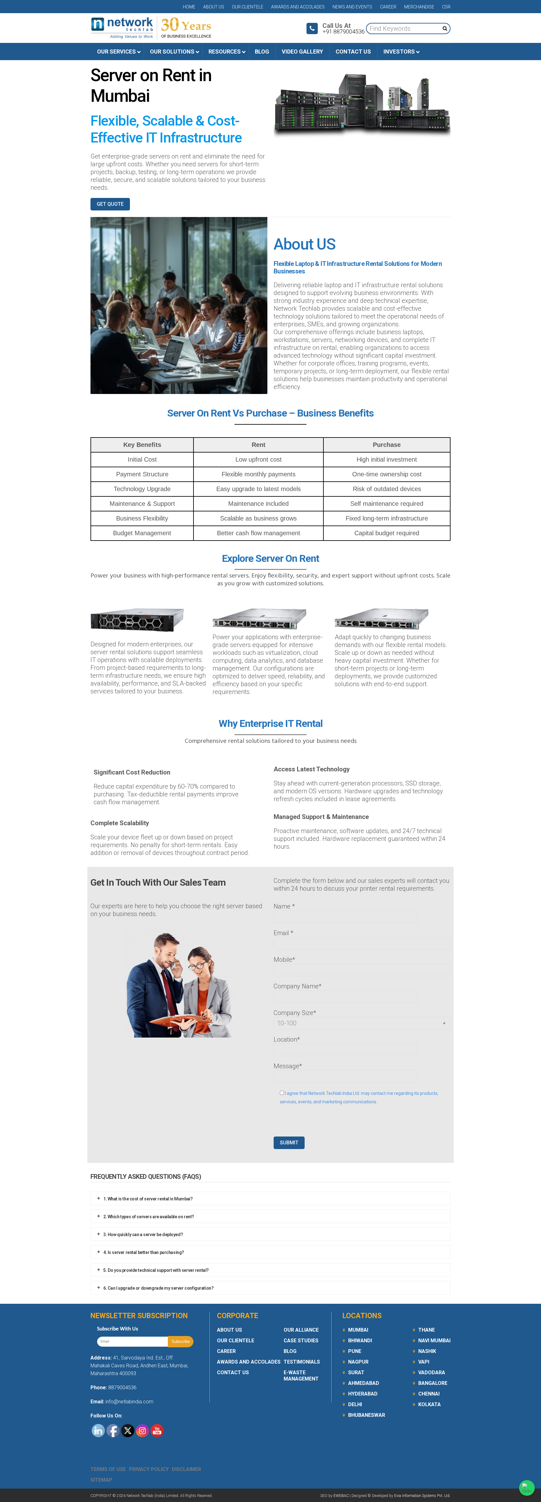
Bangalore (432, 1383)
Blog (290, 1351)
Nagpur (358, 1362)
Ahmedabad (363, 1383)
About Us (213, 6)
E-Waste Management (301, 1376)
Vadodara (431, 1372)
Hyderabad (363, 1394)
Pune (354, 1351)
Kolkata (429, 1404)
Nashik (427, 1351)
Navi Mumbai (434, 1341)
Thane (426, 1330)
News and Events (352, 6)
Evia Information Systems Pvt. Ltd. (422, 1496)
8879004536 (122, 1388)
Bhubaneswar (366, 1415)
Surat (356, 1372)
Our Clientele (247, 6)
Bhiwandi (360, 1341)
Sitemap (101, 1480)
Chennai (429, 1394)
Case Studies (301, 1341)
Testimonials (302, 1362)
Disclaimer (186, 1469)
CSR (446, 6)
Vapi (423, 1362)
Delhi (355, 1404)
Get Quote (110, 204)
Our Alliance (301, 1330)
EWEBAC (341, 1496)
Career (388, 6)
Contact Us (233, 1372)
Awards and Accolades (298, 6)
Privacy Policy (149, 1469)
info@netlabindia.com (128, 1402)
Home (189, 6)
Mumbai (358, 1330)
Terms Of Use (108, 1469)
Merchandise (419, 6)
